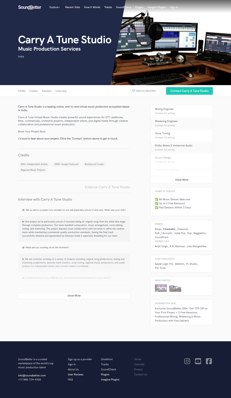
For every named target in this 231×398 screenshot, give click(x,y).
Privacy (138, 369)
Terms (137, 359)
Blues (158, 229)
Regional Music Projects (33, 170)
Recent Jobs (72, 7)
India (21, 56)
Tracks (108, 7)
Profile (21, 91)
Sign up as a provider (80, 359)
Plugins (139, 7)
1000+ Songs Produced (66, 164)
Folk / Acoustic (163, 233)
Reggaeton (199, 233)
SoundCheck (123, 7)
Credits (33, 91)
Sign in (174, 7)
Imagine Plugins (157, 7)
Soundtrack (161, 237)
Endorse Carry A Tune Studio (107, 187)
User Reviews (75, 374)
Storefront (107, 359)
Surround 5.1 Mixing (167, 170)
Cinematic (169, 229)
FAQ (70, 379)
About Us (73, 369)
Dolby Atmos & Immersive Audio (173, 145)
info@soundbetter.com (32, 375)
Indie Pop (179, 233)
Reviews (46, 91)
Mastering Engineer (166, 121)
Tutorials (139, 364)
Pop (189, 233)
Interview (60, 91)
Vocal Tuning (162, 133)
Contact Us (140, 374)
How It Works (92, 7)
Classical (182, 229)
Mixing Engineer (164, 109)
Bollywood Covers (94, 164)
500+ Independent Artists (34, 164)
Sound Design (163, 157)
